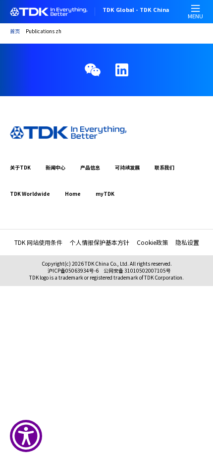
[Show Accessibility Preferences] (26, 436)
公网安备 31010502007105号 (137, 270)
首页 (15, 31)
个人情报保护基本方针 (99, 242)
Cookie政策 (152, 242)
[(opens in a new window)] (121, 69)
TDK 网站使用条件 (38, 242)
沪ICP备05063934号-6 (73, 270)
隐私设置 (187, 242)
